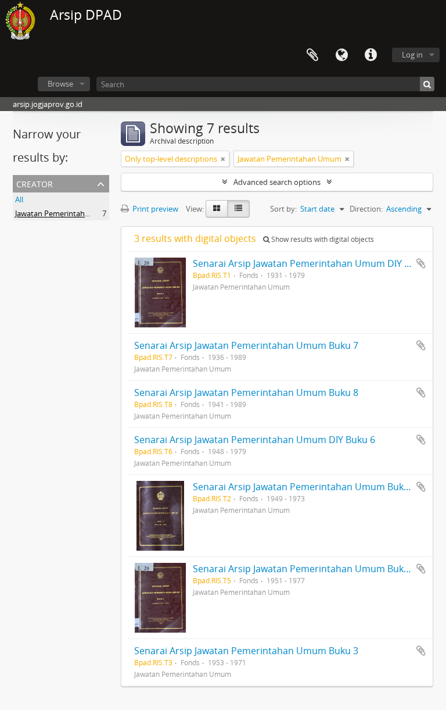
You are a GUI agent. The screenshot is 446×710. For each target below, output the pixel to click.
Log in (412, 54)
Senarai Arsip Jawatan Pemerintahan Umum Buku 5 (305, 568)
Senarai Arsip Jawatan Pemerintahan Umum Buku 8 (246, 392)
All (19, 199)
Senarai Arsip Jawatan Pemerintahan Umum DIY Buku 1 (313, 263)
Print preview (154, 209)
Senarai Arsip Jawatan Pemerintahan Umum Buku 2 (305, 486)
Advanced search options (277, 182)
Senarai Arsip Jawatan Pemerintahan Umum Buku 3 (246, 650)
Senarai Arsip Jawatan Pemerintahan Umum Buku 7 (246, 345)
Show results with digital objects (321, 239)
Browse (60, 84)
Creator (34, 183)
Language (341, 55)
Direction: (366, 209)
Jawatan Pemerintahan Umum (67, 213)
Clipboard (312, 55)
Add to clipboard (421, 263)
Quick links (370, 55)
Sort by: (283, 209)
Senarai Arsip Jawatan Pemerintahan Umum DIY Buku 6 (254, 439)
